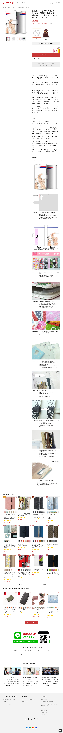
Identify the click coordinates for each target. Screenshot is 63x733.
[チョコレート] (48, 541)
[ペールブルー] (7, 512)
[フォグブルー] (54, 541)
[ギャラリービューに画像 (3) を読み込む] (18, 39)
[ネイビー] (19, 541)
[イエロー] (56, 570)
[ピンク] (5, 512)
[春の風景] (52, 512)
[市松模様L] (36, 512)
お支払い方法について (46, 710)
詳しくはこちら (52, 110)
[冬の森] (48, 512)
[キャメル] (40, 541)
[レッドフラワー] (11, 570)
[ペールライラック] (16, 512)
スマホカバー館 (33, 730)
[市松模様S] (33, 512)
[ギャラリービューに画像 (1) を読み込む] (8, 39)
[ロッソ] (36, 541)
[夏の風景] (54, 512)
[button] (18, 2)
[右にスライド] (27, 39)
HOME (4, 7)
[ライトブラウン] (14, 512)
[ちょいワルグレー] (30, 570)
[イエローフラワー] (5, 570)
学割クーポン (25, 701)
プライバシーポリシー (8, 704)
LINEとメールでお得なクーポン (29, 699)
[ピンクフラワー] (7, 570)
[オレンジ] (24, 541)
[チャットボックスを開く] (60, 730)
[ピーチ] (28, 541)
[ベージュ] (11, 512)
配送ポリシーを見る (54, 23)
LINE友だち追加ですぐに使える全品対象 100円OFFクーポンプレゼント (46, 64)
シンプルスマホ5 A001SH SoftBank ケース (18, 7)
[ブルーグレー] (42, 608)
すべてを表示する (31, 622)
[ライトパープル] (52, 570)
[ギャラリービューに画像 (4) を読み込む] (23, 39)
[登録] (42, 654)
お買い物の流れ (44, 699)
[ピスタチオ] (38, 608)
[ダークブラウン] (44, 541)
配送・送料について (45, 708)
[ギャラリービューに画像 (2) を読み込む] (13, 39)
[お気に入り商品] (55, 2)
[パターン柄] (58, 512)
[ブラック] (56, 541)
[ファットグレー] (24, 570)
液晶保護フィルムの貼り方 (47, 701)
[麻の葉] (42, 512)
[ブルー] (14, 608)
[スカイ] (33, 541)
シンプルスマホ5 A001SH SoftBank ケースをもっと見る (31, 584)
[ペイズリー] (44, 512)
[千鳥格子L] (40, 512)
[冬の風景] (50, 512)
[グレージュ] (9, 512)
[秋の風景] (56, 512)
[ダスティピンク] (33, 608)
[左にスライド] (4, 39)
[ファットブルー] (21, 570)
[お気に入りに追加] (16, 497)
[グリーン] (42, 541)
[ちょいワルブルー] (28, 570)
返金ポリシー (44, 712)
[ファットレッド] (19, 570)
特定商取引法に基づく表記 (9, 699)
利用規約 (5, 701)
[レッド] (21, 541)
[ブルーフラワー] (9, 570)
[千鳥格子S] (38, 512)
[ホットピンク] (30, 541)
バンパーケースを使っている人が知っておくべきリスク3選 (50, 704)
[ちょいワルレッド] (26, 570)
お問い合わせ (44, 715)
